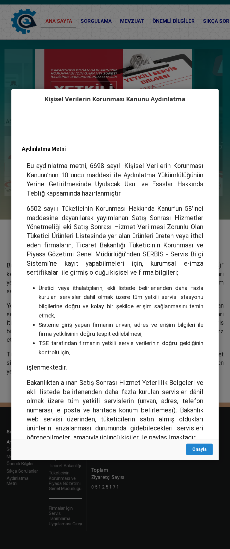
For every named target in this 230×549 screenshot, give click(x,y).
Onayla (199, 449)
